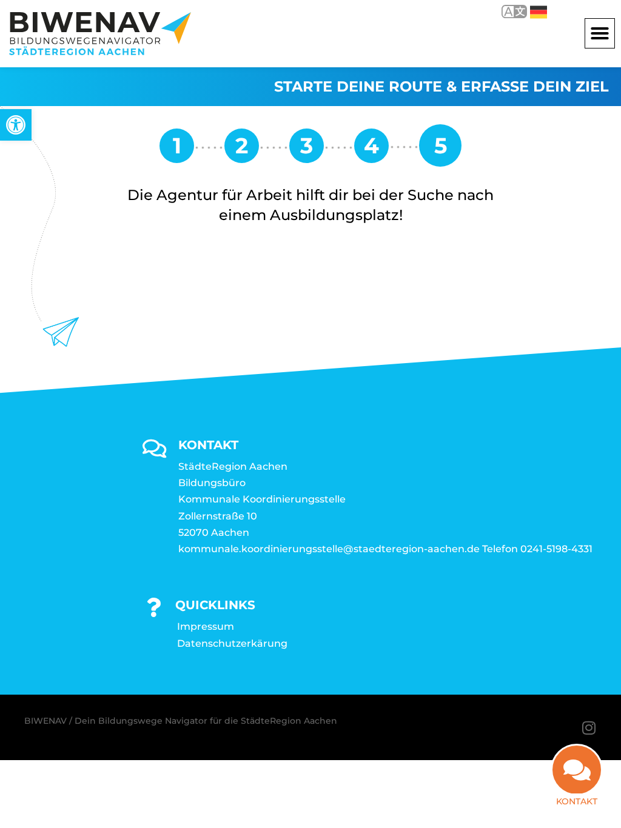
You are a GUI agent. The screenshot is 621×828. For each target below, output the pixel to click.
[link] (16, 125)
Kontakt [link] (576, 801)
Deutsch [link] (529, 11)
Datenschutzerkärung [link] (232, 643)
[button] (600, 33)
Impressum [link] (205, 626)
